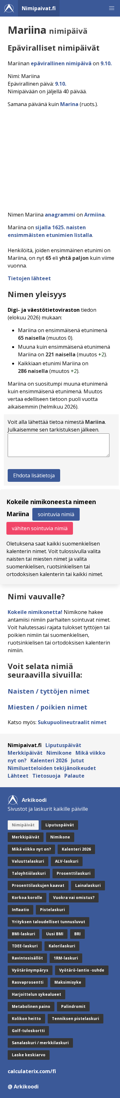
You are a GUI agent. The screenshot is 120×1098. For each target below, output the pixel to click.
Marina (69, 104)
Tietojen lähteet (29, 278)
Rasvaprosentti (28, 982)
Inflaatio (20, 909)
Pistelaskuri (52, 909)
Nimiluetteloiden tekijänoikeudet (52, 768)
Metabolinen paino (31, 1006)
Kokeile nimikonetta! (35, 612)
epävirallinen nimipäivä (61, 63)
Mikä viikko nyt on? (31, 849)
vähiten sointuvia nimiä (40, 528)
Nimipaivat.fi (39, 8)
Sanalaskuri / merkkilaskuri (40, 1042)
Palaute (74, 775)
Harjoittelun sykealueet (36, 994)
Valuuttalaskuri (28, 861)
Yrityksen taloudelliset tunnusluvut (48, 921)
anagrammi (60, 214)
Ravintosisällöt (27, 958)
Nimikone (59, 752)
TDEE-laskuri (25, 946)
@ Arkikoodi (23, 1086)
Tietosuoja (46, 775)
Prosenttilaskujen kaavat (38, 885)
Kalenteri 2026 (48, 760)
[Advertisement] (60, 157)
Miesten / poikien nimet (47, 707)
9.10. (106, 63)
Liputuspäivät (63, 745)
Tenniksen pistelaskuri (75, 1018)
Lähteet (18, 775)
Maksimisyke (67, 982)
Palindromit (73, 1006)
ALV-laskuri (66, 861)
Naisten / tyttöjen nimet (49, 691)
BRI (77, 934)
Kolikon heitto (26, 1018)
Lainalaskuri (88, 885)
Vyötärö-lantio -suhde (81, 970)
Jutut (77, 760)
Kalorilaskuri (62, 946)
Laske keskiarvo (28, 1055)
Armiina (94, 214)
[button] (111, 8)
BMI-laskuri (23, 934)
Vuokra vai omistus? (73, 897)
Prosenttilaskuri (74, 873)
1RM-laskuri (66, 958)
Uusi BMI (54, 934)
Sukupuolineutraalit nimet (72, 722)
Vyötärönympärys (30, 970)
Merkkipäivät (25, 752)
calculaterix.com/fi (32, 1071)
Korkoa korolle (27, 897)
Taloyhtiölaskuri (29, 873)
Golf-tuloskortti (28, 1030)
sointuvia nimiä (56, 514)
